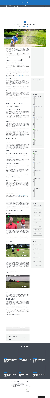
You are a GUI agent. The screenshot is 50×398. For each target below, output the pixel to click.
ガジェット (26, 6)
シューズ (34, 261)
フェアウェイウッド (25, 195)
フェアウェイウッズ (35, 248)
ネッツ (34, 256)
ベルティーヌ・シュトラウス (25, 26)
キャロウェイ (40, 209)
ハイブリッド (14, 6)
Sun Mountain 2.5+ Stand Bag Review (24, 375)
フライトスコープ (35, 215)
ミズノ (40, 222)
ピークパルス (35, 226)
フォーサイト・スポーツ (38, 216)
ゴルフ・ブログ (25, 2)
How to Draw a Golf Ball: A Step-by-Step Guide (39, 375)
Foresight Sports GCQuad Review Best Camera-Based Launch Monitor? (38, 97)
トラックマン (40, 233)
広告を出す (27, 385)
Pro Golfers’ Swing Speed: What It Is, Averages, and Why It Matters (38, 118)
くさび (26, 99)
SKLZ (40, 229)
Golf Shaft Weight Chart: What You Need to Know (10, 375)
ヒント (30, 26)
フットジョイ (40, 215)
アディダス (35, 205)
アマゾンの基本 (39, 205)
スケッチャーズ (35, 229)
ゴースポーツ (40, 219)
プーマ (40, 226)
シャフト (34, 260)
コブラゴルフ (40, 212)
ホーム (4, 6)
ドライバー (10, 6)
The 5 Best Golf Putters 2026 (38, 170)
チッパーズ (7, 6)
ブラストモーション (35, 208)
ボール (34, 245)
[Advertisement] (25, 14)
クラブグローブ (35, 212)
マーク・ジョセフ (35, 222)
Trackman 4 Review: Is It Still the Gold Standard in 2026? (25, 360)
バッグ (34, 244)
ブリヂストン (40, 208)
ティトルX (35, 233)
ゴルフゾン (35, 219)
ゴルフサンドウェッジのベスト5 (21, 75)
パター (19, 6)
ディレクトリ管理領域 (28, 386)
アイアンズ (17, 6)
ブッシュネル (35, 209)
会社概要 (27, 382)
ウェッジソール (22, 6)
